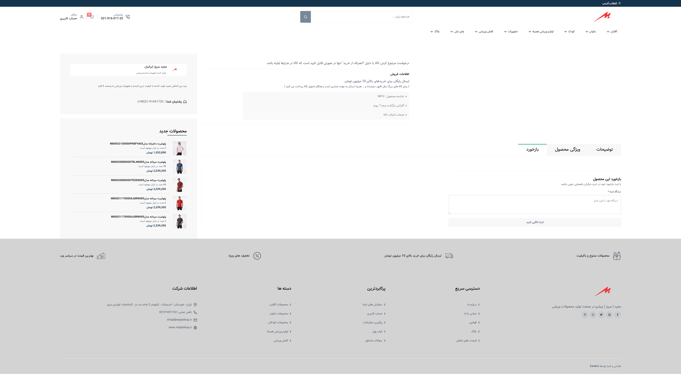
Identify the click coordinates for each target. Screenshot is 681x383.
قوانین (473, 322)
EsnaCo (594, 366)
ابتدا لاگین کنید (535, 222)
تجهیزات (513, 31)
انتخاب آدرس (609, 3)
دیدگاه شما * (614, 192)
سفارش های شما (372, 304)
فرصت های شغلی (466, 340)
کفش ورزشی (486, 31)
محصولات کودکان (278, 322)
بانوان (592, 31)
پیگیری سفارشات (372, 322)
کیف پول (377, 331)
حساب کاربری (374, 314)
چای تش (459, 31)
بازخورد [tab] (532, 149)
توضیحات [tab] (604, 149)
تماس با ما (470, 314)
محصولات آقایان (279, 304)
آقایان (613, 31)
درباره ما (472, 304)
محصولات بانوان (279, 314)
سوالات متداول (373, 340)
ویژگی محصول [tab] (567, 149)
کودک (571, 31)
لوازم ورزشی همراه (542, 31)
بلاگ (436, 31)
